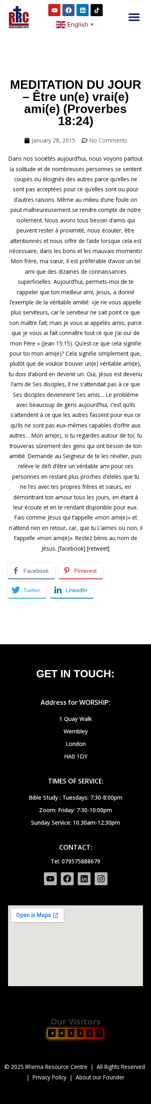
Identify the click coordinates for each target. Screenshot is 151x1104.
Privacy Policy (49, 1077)
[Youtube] (54, 10)
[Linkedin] (83, 10)
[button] (134, 17)
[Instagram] (101, 878)
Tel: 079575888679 (75, 861)
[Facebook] (68, 10)
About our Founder (100, 1077)
